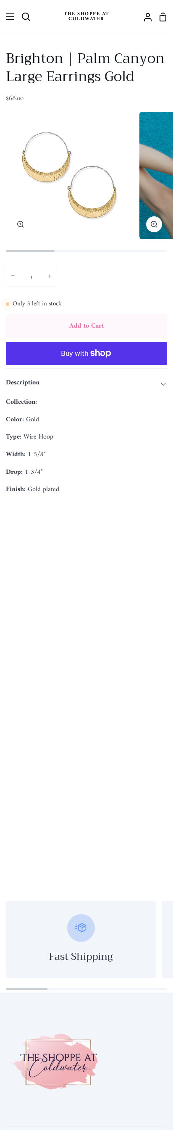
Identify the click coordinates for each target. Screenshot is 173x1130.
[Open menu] (7, 16)
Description (22, 383)
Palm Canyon (57, 402)
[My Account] (144, 17)
